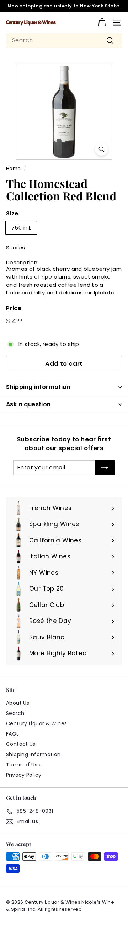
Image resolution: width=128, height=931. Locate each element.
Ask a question (28, 404)
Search (15, 713)
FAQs (12, 733)
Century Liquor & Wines (36, 723)
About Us (17, 702)
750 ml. (21, 227)
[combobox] (64, 40)
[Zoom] (101, 149)
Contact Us (21, 744)
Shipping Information (33, 754)
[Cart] (102, 22)
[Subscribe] (105, 467)
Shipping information (38, 387)
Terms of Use (23, 764)
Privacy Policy (23, 774)
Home (13, 168)
